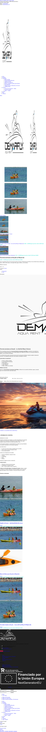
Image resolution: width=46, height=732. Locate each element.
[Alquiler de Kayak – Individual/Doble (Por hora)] (11, 498)
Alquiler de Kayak (7, 81)
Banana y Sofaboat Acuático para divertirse (12, 83)
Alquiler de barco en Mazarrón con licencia (12, 85)
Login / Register (5, 719)
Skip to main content (10, 0)
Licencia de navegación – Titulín (10, 88)
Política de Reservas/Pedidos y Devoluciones (10, 666)
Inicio (1, 233)
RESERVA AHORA (4, 731)
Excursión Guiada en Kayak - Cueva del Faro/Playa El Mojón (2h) (12, 243)
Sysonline (10, 687)
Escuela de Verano (7, 89)
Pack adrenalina (7, 84)
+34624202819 (5, 3)
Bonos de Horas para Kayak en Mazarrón (7, 255)
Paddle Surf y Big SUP (8, 82)
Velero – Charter (7, 90)
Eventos (3, 658)
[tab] (4, 271)
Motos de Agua (7, 79)
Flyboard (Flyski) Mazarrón (9, 80)
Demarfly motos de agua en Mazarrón (9, 656)
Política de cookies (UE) (6, 665)
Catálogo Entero (7, 86)
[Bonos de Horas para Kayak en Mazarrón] (11, 549)
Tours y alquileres (5, 657)
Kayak (11, 233)
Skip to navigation (3, 0)
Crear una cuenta (3, 728)
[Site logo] (7, 74)
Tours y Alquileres (6, 233)
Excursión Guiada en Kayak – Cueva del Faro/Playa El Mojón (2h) (15, 624)
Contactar (4, 660)
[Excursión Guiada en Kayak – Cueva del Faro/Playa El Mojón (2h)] (11, 599)
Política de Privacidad (6, 664)
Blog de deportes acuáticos (7, 659)
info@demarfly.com (6, 4)
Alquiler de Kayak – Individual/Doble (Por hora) (11, 523)
